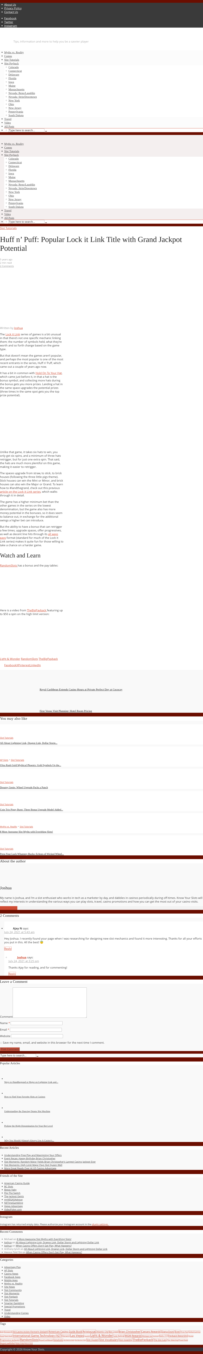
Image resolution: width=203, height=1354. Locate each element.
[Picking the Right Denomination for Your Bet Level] (12, 1122)
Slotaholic (58, 1339)
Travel (7, 119)
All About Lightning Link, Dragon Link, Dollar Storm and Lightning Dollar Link (57, 1242)
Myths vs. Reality (14, 52)
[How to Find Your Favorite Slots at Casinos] (12, 1093)
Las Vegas (77, 1335)
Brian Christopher (129, 1331)
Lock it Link (12, 334)
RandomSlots (9, 565)
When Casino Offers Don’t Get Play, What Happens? (44, 1245)
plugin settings (100, 1224)
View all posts (8, 908)
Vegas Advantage (13, 1206)
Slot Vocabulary (108, 1339)
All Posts (9, 126)
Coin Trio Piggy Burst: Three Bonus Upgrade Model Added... (31, 809)
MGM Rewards (133, 1335)
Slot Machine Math (69, 1340)
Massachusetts (16, 89)
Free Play (184, 1332)
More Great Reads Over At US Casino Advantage (30, 1168)
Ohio (11, 104)
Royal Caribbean (46, 1340)
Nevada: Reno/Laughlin (21, 93)
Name (5, 1023)
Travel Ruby (183, 1340)
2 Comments (7, 266)
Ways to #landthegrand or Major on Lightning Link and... (31, 1082)
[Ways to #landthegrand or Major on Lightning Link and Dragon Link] (12, 1078)
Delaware (13, 74)
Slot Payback (11, 63)
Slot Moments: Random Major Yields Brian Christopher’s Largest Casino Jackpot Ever (50, 1161)
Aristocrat (89, 1331)
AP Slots (4, 760)
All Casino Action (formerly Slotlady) (30, 1331)
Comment (6, 1017)
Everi (177, 1331)
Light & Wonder (10, 659)
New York (14, 100)
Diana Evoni (167, 1331)
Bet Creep (113, 1331)
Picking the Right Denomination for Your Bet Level (28, 1126)
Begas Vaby (10, 1189)
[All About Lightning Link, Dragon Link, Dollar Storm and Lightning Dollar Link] (7, 734)
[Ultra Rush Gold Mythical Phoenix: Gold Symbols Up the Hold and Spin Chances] (7, 756)
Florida (12, 78)
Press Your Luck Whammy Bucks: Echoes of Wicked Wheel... (32, 854)
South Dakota (16, 115)
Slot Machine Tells (80, 1340)
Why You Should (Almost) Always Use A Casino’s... (29, 1140)
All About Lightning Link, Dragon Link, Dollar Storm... (28, 743)
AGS (1, 1332)
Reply (7, 948)
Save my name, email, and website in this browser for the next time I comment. (53, 1042)
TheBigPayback (37, 610)
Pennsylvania (15, 111)
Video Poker (20, 1343)
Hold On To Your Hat (49, 373)
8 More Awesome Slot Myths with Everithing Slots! (26, 831)
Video (7, 122)
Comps (8, 56)
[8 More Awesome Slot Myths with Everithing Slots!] (7, 823)
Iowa (11, 82)
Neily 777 (163, 1336)
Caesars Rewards (150, 1331)
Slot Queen (92, 1339)
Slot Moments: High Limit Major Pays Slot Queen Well (33, 1165)
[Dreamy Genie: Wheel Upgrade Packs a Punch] (7, 778)
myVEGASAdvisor (13, 1199)
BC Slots (8, 1186)
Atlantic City (102, 1331)
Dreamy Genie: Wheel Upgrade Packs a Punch (24, 787)
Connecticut (15, 70)
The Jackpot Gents (14, 1196)
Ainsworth (8, 1332)
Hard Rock (8, 1336)
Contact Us (11, 12)
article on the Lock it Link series (20, 492)
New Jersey (14, 107)
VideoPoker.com (13, 1209)
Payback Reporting (178, 1335)
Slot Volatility (125, 1339)
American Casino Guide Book (65, 1331)
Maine (12, 85)
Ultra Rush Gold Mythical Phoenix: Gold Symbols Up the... (30, 765)
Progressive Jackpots (9, 1339)
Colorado (13, 67)
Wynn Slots (28, 1343)
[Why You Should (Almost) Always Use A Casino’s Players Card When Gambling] (12, 1137)
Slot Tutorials (11, 59)
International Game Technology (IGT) (37, 1335)
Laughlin (87, 1336)
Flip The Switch (12, 1193)
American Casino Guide (17, 1183)
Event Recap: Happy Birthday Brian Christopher (29, 1158)
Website (5, 1036)
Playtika (191, 1336)
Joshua (18, 328)
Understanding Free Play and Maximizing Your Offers (33, 1155)
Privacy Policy (13, 8)
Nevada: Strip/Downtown (22, 96)
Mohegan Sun (147, 1336)
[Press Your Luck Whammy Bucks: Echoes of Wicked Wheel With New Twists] (7, 845)
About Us (10, 4)
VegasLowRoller (7, 1343)
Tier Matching (172, 1340)
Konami (66, 1336)
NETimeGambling (13, 1202)
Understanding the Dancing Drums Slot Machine (27, 1111)
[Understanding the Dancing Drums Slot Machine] (12, 1108)
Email (4, 1029)
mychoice (155, 1336)
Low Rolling (119, 1335)
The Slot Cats (160, 1339)
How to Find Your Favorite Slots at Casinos (24, 1096)
